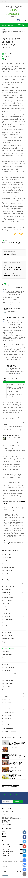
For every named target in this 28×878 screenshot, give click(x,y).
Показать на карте (6, 824)
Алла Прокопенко (7, 654)
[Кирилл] (6, 437)
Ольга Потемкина (7, 635)
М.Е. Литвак (5, 573)
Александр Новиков (8, 709)
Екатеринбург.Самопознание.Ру (12, 846)
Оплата (4, 831)
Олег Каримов (6, 613)
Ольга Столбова (6, 632)
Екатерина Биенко (7, 680)
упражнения (6, 244)
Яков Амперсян (6, 629)
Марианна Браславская (8, 725)
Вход (18, 543)
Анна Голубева (6, 664)
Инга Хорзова (6, 699)
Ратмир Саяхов (6, 622)
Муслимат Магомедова (9, 731)
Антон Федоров (6, 560)
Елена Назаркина (7, 702)
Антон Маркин (6, 576)
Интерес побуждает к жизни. (12, 273)
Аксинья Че (5, 651)
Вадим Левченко (7, 642)
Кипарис (5, 855)
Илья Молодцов (7, 626)
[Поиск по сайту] (23, 25)
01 (5, 32)
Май (3, 32)
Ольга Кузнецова (7, 718)
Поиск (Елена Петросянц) (10, 254)
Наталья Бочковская (8, 619)
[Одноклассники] (13, 794)
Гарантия (4, 836)
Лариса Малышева (7, 661)
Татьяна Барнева (7, 580)
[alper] (6, 380)
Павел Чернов (6, 616)
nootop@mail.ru (6, 814)
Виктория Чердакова (8, 570)
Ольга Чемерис (6, 589)
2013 (23, 31)
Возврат (4, 835)
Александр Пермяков (8, 567)
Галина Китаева (6, 554)
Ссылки (20, 844)
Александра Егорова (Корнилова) (11, 673)
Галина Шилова (6, 670)
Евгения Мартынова (8, 638)
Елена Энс (5, 696)
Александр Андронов (8, 648)
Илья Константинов (7, 564)
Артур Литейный (7, 600)
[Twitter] (10, 794)
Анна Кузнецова (6, 606)
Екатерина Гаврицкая (8, 712)
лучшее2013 (16, 244)
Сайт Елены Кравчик (8, 851)
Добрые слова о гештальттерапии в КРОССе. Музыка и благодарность (14, 266)
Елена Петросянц (7, 610)
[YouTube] (16, 794)
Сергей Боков (6, 693)
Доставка (4, 833)
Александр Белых (7, 597)
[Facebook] (7, 794)
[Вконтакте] (4, 794)
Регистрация (12, 543)
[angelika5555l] (6, 321)
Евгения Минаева (7, 677)
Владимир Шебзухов (8, 667)
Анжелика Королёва (8, 586)
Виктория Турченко (7, 683)
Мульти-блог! (6, 592)
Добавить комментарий (16, 285)
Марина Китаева (7, 721)
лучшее (4, 242)
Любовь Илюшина (7, 603)
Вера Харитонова (7, 645)
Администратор (6, 686)
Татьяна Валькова (7, 705)
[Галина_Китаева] (6, 291)
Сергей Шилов (6, 689)
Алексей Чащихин (7, 583)
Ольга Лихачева (6, 715)
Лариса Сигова (6, 557)
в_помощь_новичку (14, 242)
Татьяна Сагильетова (8, 728)
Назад (3, 29)
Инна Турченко (6, 657)
